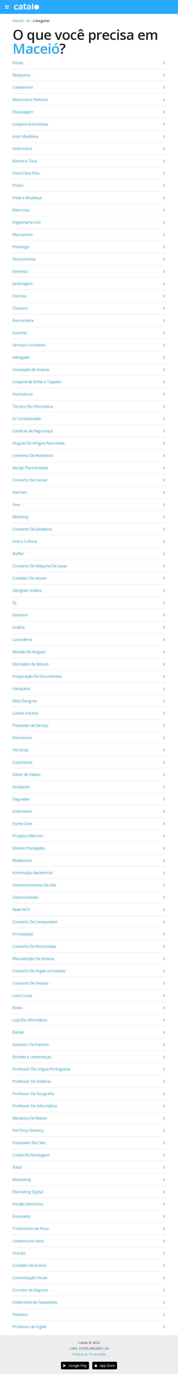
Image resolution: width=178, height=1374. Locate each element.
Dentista (20, 271)
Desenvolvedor (26, 897)
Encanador (22, 1216)
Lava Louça (22, 995)
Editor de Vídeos (27, 774)
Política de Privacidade (89, 1354)
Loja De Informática (30, 1020)
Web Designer (25, 700)
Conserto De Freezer (31, 983)
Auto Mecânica (25, 136)
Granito (19, 1253)
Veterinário (22, 148)
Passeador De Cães (29, 1142)
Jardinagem (22, 283)
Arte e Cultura (25, 541)
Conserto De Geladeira (32, 529)
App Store (106, 1365)
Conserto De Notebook (33, 455)
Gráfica (19, 627)
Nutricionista (24, 259)
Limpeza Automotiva (30, 124)
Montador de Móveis (31, 664)
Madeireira (22, 860)
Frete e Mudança (27, 197)
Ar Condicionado (27, 418)
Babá (17, 1167)
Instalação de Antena (31, 369)
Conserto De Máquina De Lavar (40, 565)
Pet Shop (20, 750)
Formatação (23, 934)
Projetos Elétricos (28, 835)
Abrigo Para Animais (30, 467)
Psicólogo (21, 246)
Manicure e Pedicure (30, 99)
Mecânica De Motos (30, 1118)
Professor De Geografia (33, 1093)
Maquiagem (23, 111)
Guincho (20, 332)
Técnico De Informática (33, 406)
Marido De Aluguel (29, 651)
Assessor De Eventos (31, 1044)
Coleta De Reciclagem (31, 1155)
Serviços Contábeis (29, 345)
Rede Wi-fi (21, 909)
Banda (18, 1032)
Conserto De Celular (30, 480)
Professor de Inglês (30, 1326)
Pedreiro (20, 1314)
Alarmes (20, 492)
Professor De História (32, 1081)
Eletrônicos (22, 737)
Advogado (21, 357)
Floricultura (22, 394)
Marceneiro (23, 234)
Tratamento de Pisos (31, 1228)
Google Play (76, 1365)
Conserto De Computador (35, 921)
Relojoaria (21, 75)
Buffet (18, 553)
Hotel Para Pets (26, 173)
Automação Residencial (32, 872)
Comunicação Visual (30, 1277)
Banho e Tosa (25, 160)
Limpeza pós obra (28, 1240)
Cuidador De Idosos (30, 578)
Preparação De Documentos (37, 676)
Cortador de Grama (29, 1265)
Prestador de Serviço (30, 725)
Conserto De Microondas (34, 946)
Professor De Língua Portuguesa (41, 1069)
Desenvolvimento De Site (34, 885)
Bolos (17, 1007)
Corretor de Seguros (30, 1289)
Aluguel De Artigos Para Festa (38, 443)
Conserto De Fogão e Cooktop (39, 970)
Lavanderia (22, 639)
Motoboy (21, 516)
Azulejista (21, 786)
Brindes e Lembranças (32, 1056)
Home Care (22, 823)
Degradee (21, 799)
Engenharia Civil (27, 222)
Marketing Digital (28, 1191)
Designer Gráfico (27, 590)
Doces (18, 62)
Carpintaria (22, 762)
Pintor (18, 185)
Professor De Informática (35, 1105)
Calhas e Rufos (25, 713)
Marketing (22, 1179)
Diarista (19, 295)
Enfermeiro (22, 811)
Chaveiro (20, 308)
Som (16, 504)
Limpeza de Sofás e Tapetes (37, 381)
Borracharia (23, 320)
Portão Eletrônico (28, 1204)
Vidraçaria (21, 688)
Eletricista (21, 210)
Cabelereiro (23, 87)
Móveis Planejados (29, 848)
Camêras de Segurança (32, 430)
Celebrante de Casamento (35, 1302)
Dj (14, 602)
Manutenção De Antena (33, 958)
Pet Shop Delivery (28, 1130)
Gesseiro (20, 615)
